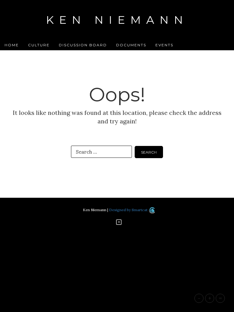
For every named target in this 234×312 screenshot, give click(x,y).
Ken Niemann (117, 20)
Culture (39, 45)
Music (69, 55)
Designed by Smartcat (128, 209)
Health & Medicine (28, 55)
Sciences (160, 55)
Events (164, 45)
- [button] (199, 298)
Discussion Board (83, 45)
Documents (131, 45)
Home (12, 45)
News (92, 55)
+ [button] (209, 298)
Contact (192, 55)
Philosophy (124, 55)
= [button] (220, 298)
